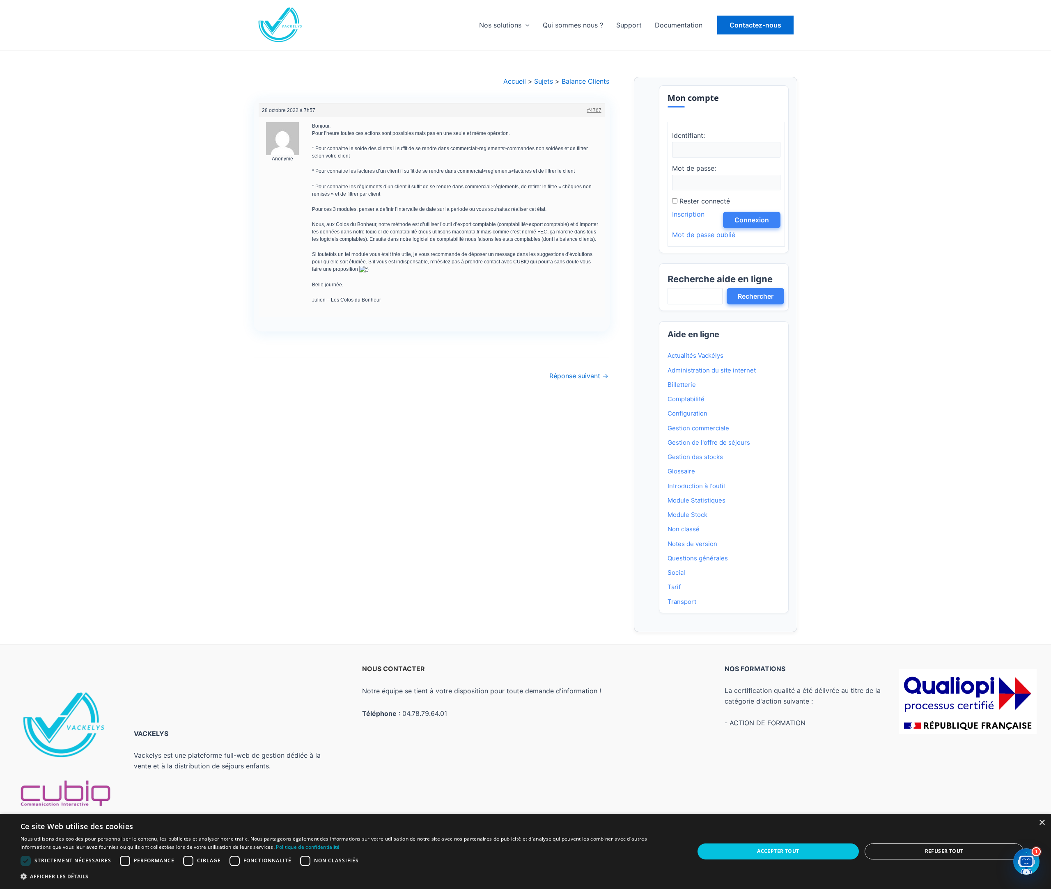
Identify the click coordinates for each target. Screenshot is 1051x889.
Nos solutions (500, 25)
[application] (525, 25)
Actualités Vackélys (695, 355)
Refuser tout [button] (944, 851)
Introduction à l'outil (696, 486)
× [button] (1042, 823)
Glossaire (681, 471)
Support (629, 25)
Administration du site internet (712, 370)
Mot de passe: (694, 168)
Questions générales (698, 558)
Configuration (687, 413)
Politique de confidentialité (308, 846)
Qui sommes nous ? (573, 25)
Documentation (678, 25)
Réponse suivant (578, 376)
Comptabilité (686, 399)
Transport (682, 602)
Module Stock (687, 515)
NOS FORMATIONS (755, 669)
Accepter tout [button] (778, 851)
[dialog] (525, 851)
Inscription (688, 214)
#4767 (594, 110)
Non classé (684, 529)
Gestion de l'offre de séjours (709, 442)
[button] (755, 25)
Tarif (674, 587)
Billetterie (682, 385)
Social (676, 572)
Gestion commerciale (698, 428)
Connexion (751, 220)
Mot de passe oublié (703, 235)
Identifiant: (688, 135)
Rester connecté (704, 201)
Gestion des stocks (695, 457)
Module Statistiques (696, 500)
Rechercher (755, 296)
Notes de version (692, 544)
